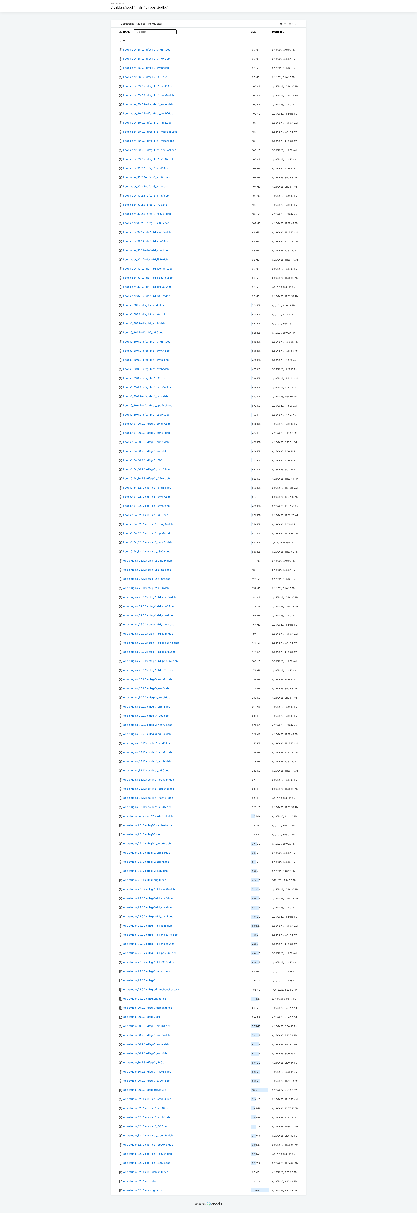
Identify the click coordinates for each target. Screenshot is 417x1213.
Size (254, 31)
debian (119, 7)
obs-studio (158, 7)
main (139, 7)
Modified (278, 31)
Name (127, 31)
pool (129, 7)
